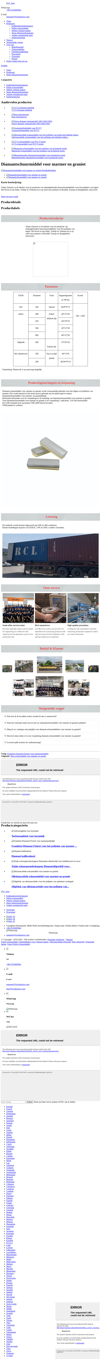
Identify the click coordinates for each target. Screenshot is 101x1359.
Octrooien (16, 56)
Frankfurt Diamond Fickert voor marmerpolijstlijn (27, 754)
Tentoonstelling (18, 49)
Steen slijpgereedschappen (22, 33)
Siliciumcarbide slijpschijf (60, 942)
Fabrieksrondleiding (20, 52)
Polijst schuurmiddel (20, 28)
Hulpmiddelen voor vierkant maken (34, 942)
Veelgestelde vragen (14, 42)
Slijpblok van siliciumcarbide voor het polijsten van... (40, 886)
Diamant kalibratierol (23, 856)
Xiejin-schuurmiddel (9, 942)
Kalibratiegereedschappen (22, 26)
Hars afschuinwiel (19, 117)
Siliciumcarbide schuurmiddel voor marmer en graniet (41, 876)
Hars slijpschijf (78, 942)
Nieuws (9, 40)
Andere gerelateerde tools (22, 35)
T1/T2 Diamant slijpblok (22, 110)
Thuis (8, 21)
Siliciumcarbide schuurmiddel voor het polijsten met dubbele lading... (40, 137)
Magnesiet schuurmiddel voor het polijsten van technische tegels (38, 151)
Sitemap (69, 939)
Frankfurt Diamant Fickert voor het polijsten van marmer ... (44, 846)
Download (16, 54)
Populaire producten (55, 939)
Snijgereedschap (18, 38)
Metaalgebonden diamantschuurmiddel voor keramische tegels (37, 158)
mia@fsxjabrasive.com (15, 989)
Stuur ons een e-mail (9, 196)
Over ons (10, 45)
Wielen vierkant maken (21, 31)
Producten (10, 23)
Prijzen (14, 59)
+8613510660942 (13, 10)
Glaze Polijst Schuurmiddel (18, 944)
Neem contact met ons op (16, 61)
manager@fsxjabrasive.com (17, 17)
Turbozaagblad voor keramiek (28, 836)
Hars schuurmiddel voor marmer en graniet (28, 756)
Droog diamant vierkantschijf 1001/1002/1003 (31, 124)
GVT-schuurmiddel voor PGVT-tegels (28, 144)
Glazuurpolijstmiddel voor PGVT (25, 130)
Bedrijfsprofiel (18, 47)
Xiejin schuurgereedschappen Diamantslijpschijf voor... (41, 866)
